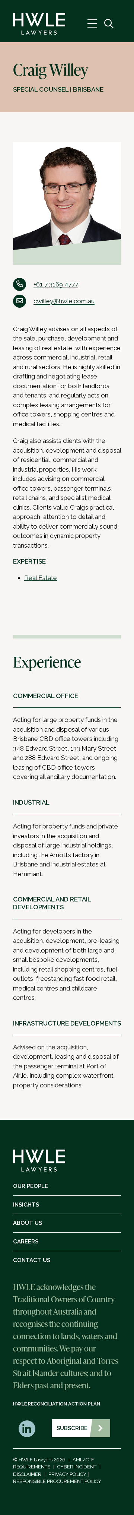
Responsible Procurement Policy (57, 1481)
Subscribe (72, 1428)
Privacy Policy (67, 1474)
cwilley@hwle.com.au (64, 301)
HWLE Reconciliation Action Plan (56, 1404)
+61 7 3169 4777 (56, 284)
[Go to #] (109, 24)
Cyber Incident (76, 1467)
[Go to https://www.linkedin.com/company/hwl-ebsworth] (27, 1428)
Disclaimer (27, 1474)
